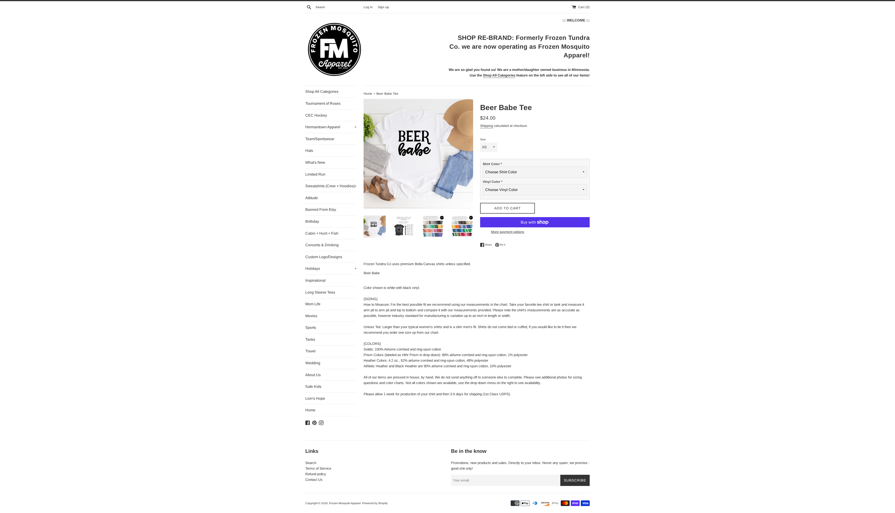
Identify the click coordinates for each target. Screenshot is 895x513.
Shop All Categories (321, 92)
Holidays (331, 268)
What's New (315, 162)
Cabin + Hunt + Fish (321, 233)
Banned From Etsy (320, 209)
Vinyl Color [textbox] (492, 182)
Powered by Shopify (375, 503)
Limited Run (315, 174)
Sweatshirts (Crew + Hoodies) (331, 186)
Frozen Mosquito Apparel (345, 503)
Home (310, 410)
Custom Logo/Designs (323, 257)
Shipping (486, 126)
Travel (310, 351)
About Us (313, 375)
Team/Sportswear (319, 139)
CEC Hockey (316, 115)
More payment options (507, 232)
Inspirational (315, 280)
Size (483, 139)
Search (310, 463)
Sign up (383, 7)
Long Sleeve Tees (320, 292)
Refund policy (315, 474)
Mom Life (312, 304)
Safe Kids (313, 386)
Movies (311, 316)
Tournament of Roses (323, 103)
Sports (310, 327)
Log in (368, 7)
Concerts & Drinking (322, 245)
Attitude (311, 198)
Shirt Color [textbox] (492, 164)
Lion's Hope (315, 398)
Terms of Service (318, 468)
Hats (309, 151)
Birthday (312, 221)
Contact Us (314, 480)
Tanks (310, 339)
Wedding (312, 363)
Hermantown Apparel (331, 127)
